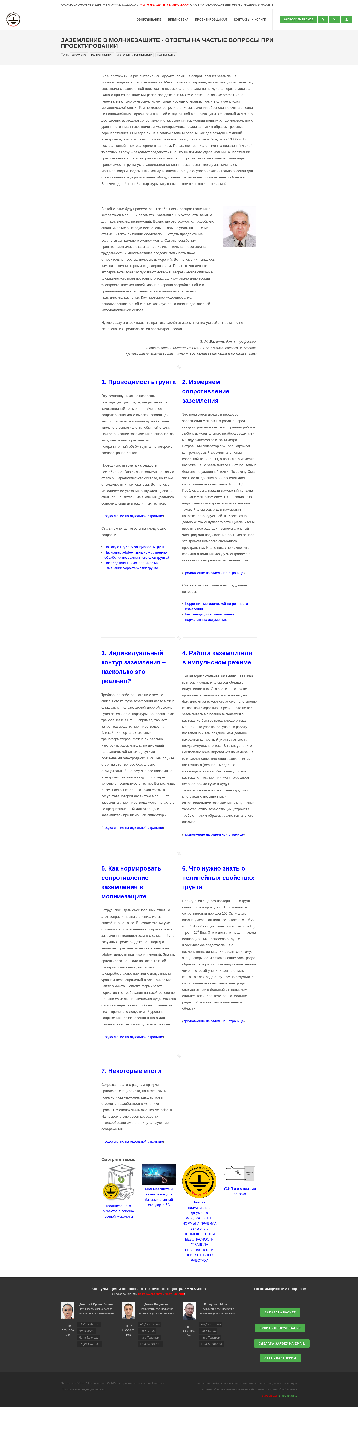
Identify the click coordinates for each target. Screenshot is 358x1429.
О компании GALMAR (103, 1383)
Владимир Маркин (217, 1304)
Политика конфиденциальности (83, 1389)
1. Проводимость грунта (138, 382)
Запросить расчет (298, 19)
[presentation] (97, 1213)
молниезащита (166, 54)
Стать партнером (280, 1358)
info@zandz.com (89, 1324)
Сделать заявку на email (282, 1343)
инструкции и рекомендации (134, 54)
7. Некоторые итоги (131, 1070)
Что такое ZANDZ (73, 1383)
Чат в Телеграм (88, 1337)
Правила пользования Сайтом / (142, 1383)
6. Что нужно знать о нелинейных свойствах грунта (218, 877)
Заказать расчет (280, 1312)
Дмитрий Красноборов (96, 1304)
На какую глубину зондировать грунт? (135, 547)
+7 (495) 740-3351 (90, 1344)
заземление (79, 54)
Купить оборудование (280, 1328)
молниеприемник (101, 54)
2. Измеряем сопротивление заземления (205, 391)
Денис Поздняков (157, 1304)
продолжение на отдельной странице (133, 516)
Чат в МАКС (86, 1331)
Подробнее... (288, 1395)
